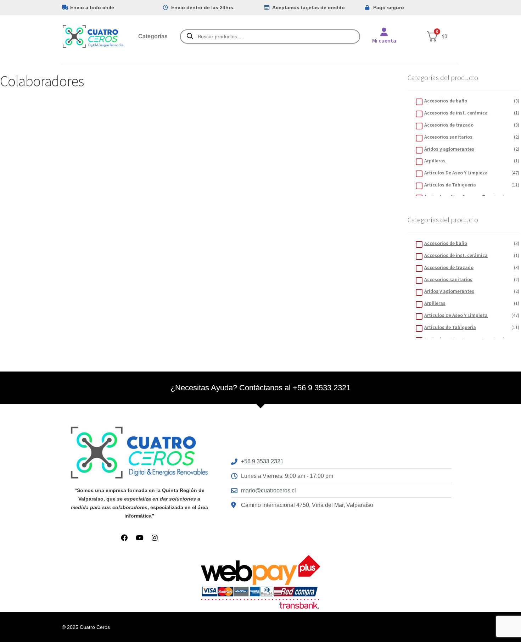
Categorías (153, 36)
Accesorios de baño (445, 100)
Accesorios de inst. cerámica (456, 113)
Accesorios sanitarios (448, 137)
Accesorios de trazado (449, 125)
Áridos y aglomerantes (449, 149)
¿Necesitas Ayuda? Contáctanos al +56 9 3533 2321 (260, 387)
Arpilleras (435, 160)
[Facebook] (124, 537)
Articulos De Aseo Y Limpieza (456, 172)
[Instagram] (154, 537)
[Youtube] (139, 537)
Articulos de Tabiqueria (450, 185)
